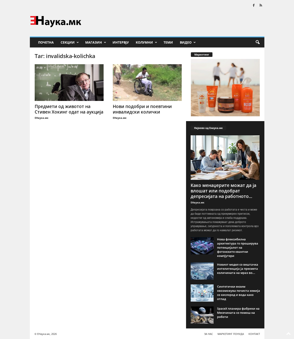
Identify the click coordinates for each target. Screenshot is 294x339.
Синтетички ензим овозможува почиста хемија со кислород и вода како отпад (238, 292)
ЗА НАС (208, 334)
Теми (168, 42)
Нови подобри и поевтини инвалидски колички (142, 109)
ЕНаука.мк (41, 117)
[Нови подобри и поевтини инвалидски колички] (147, 82)
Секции (68, 42)
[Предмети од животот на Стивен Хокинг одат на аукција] (69, 82)
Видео (186, 42)
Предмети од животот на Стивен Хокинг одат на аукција (69, 109)
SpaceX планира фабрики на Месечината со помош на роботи (238, 312)
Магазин (93, 42)
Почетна (46, 42)
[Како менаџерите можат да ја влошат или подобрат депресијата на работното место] (225, 157)
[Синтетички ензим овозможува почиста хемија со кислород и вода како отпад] (202, 293)
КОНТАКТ (254, 334)
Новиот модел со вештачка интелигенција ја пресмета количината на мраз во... (237, 268)
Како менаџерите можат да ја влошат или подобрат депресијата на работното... (223, 190)
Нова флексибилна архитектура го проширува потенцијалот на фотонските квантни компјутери (237, 247)
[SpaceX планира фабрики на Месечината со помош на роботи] (202, 315)
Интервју (121, 42)
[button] (257, 42)
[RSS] (261, 5)
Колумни (144, 42)
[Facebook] (254, 5)
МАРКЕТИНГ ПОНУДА (231, 334)
